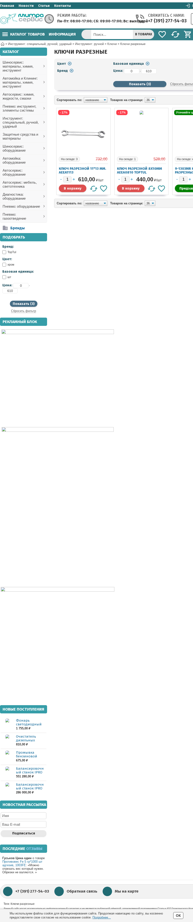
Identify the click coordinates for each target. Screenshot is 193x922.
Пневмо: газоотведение (14, 216)
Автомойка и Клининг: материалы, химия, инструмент (20, 82)
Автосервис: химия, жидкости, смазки (18, 96)
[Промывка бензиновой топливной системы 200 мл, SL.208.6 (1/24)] (7, 756)
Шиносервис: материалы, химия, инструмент (18, 66)
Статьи (44, 6)
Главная (7, 6)
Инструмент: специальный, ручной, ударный (21, 122)
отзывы (34, 848)
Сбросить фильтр (23, 311)
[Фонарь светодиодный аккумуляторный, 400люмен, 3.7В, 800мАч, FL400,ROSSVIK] (7, 724)
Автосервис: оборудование (14, 172)
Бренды (17, 228)
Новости (26, 6)
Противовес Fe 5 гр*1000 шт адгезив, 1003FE (22, 863)
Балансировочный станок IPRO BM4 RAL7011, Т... (30, 788)
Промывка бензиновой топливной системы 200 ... (28, 758)
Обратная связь (82, 891)
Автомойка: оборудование (14, 160)
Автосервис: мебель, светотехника (20, 184)
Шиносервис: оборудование (14, 148)
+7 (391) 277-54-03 (167, 21)
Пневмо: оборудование (21, 206)
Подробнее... (101, 917)
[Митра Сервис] (22, 19)
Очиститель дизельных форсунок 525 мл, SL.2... (30, 742)
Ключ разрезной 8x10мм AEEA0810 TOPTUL (139, 170)
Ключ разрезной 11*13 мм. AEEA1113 (82, 170)
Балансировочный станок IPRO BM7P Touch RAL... (30, 772)
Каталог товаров (27, 34)
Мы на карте (126, 891)
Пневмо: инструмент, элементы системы (19, 108)
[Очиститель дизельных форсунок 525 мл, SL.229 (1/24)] (7, 740)
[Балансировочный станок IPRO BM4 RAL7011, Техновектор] (7, 788)
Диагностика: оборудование (14, 196)
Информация (62, 34)
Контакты (62, 6)
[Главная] (2, 43)
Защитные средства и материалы (20, 136)
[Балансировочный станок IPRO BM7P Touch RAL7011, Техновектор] (7, 772)
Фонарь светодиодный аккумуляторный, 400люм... (31, 726)
